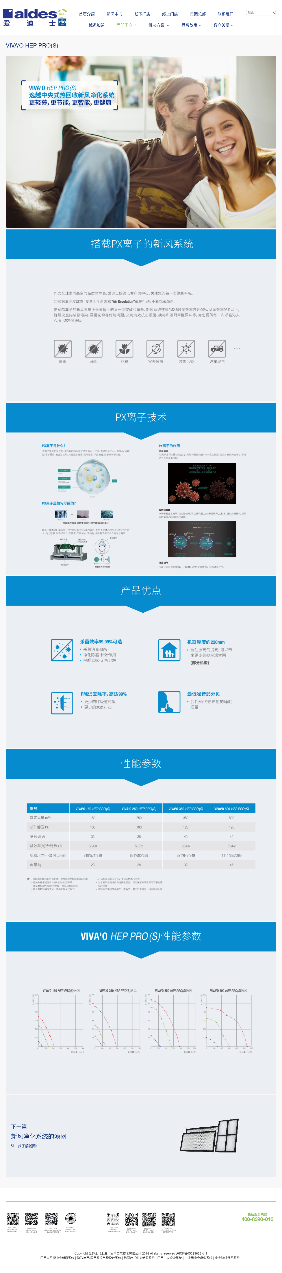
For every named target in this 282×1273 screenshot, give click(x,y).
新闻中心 (114, 14)
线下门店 (142, 14)
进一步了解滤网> (24, 1145)
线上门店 (170, 14)
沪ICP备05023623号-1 (191, 1253)
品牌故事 (189, 25)
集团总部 (198, 14)
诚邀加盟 (97, 25)
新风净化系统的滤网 (39, 1136)
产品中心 (124, 24)
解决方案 (156, 25)
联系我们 (226, 14)
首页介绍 (87, 14)
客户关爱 (221, 25)
